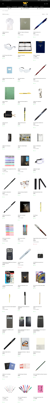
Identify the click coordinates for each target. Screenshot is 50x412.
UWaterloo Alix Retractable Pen (23, 101)
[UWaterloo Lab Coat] (9, 24)
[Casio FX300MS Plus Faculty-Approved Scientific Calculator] (40, 322)
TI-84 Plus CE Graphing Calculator (7, 285)
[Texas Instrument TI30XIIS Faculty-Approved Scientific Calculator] (9, 254)
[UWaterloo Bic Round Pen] (25, 114)
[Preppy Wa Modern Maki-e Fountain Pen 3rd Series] (40, 230)
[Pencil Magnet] (40, 207)
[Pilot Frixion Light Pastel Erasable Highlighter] (9, 298)
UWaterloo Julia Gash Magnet (22, 145)
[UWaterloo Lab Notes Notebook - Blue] (9, 70)
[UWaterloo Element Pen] (40, 24)
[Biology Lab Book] (9, 93)
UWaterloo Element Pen (37, 32)
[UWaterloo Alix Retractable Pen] (25, 93)
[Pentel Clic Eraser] (25, 254)
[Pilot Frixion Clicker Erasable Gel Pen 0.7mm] (9, 161)
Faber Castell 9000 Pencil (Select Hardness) (40, 374)
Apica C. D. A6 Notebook (37, 145)
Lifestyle (31, 6)
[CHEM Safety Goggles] (40, 161)
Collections (8, 6)
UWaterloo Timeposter (21, 55)
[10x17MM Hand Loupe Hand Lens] (40, 254)
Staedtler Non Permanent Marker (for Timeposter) (23, 307)
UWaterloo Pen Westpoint (6, 145)
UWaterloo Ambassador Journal (23, 285)
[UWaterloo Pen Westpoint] (9, 138)
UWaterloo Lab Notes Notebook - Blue (8, 78)
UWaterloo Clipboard (36, 55)
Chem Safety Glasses (21, 78)
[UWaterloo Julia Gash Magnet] (25, 138)
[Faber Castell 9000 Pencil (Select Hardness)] (40, 366)
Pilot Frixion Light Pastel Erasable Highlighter (9, 306)
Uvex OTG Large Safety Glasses (7, 55)
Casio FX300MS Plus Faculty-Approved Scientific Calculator (39, 330)
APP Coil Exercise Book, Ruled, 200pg (39, 285)
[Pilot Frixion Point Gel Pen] (9, 230)
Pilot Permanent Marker (21, 238)
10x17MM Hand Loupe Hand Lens (38, 262)
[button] (47, 4)
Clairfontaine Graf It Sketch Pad (38, 397)
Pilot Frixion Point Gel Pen (6, 238)
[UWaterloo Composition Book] (25, 161)
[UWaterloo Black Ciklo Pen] (9, 344)
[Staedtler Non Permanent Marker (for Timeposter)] (25, 298)
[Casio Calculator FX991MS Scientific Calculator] (9, 322)
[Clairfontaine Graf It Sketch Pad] (40, 389)
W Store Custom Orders (44, 0)
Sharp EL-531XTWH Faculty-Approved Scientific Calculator (24, 330)
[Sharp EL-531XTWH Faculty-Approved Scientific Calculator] (25, 322)
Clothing (26, 6)
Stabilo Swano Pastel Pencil (37, 306)
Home (3, 10)
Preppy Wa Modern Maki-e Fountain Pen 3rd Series (40, 239)
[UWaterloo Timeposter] (25, 47)
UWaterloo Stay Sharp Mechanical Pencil (39, 78)
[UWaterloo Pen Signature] (40, 93)
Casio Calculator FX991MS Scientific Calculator (8, 330)
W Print (39, 0)
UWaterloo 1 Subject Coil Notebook (23, 32)
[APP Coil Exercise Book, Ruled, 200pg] (40, 277)
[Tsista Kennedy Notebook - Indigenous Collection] (25, 344)
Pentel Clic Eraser (20, 262)
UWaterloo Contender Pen (6, 215)
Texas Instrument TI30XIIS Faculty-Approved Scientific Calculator (9, 263)
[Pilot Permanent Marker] (25, 230)
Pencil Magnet (35, 215)
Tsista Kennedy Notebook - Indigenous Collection (24, 352)
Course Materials (14, 6)
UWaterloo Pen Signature (37, 101)
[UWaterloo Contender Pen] (9, 207)
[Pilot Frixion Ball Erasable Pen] (25, 389)
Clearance (41, 6)
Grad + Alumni (36, 6)
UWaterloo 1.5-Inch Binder (6, 374)
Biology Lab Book (5, 101)
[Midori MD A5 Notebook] (40, 344)
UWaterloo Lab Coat (5, 32)
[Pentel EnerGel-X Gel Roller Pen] (40, 114)
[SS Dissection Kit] (9, 114)
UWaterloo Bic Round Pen (22, 122)
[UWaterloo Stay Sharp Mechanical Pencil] (40, 70)
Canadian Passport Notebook (22, 374)
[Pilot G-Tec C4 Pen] (9, 389)
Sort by (3, 14)
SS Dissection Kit (5, 122)
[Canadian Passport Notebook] (25, 366)
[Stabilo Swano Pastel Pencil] (40, 298)
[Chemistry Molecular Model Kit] (25, 184)
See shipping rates (12, 0)
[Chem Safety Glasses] (25, 70)
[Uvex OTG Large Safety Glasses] (9, 47)
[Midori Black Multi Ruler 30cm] (40, 184)
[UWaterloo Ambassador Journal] (25, 277)
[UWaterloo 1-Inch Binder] (25, 207)
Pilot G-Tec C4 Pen (5, 397)
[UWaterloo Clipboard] (40, 47)
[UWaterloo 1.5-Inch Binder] (9, 366)
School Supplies (20, 6)
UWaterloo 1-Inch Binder (21, 215)
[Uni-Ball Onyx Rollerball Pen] (9, 184)
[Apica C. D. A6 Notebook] (40, 138)
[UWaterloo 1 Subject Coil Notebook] (25, 24)
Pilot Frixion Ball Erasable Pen (22, 397)
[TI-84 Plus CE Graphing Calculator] (9, 277)
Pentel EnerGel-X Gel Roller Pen (38, 122)
